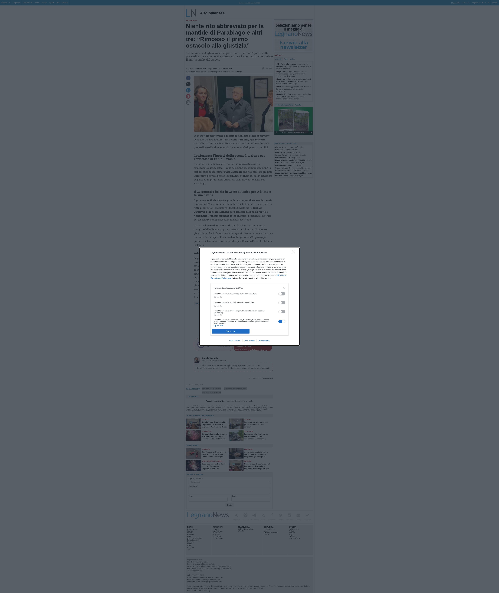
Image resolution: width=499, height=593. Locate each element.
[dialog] (249, 296)
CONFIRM (231, 331)
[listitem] (249, 288)
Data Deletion (234, 341)
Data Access (249, 341)
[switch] (281, 293)
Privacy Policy (264, 341)
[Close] (294, 252)
